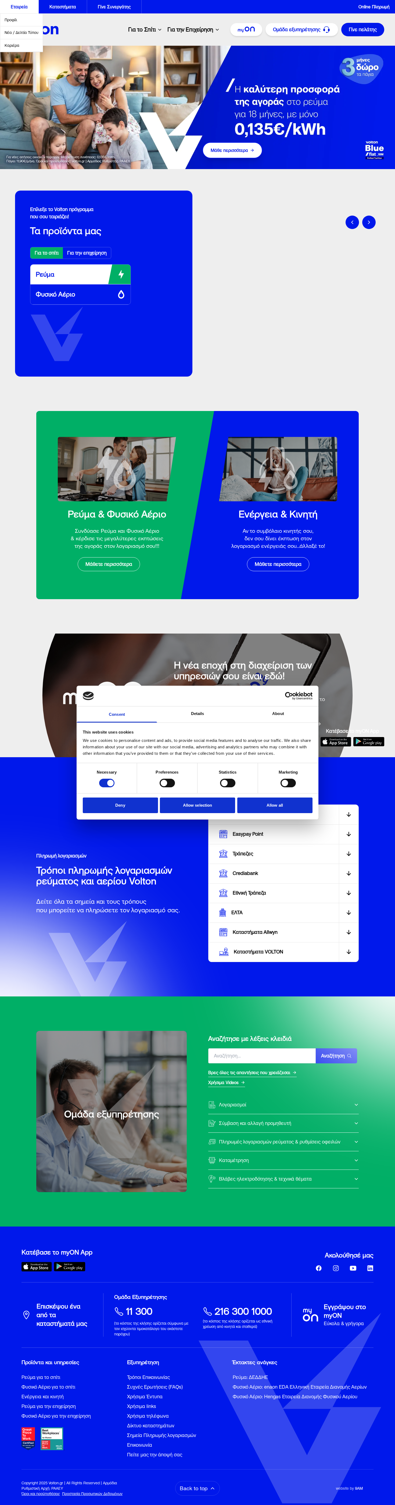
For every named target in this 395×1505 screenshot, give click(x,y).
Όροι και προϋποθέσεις (40, 1493)
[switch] (167, 783)
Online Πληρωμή (374, 6)
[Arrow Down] (348, 814)
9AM (359, 1488)
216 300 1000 (243, 1311)
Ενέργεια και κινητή (42, 1396)
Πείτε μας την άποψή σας (154, 1455)
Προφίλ (11, 19)
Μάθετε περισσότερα (108, 564)
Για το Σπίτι (142, 29)
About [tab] (278, 713)
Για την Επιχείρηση (190, 29)
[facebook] (318, 1268)
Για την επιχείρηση (87, 253)
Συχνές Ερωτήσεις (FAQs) (155, 1387)
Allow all (275, 805)
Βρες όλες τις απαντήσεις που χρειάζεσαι (249, 1072)
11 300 (139, 1311)
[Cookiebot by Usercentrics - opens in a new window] (289, 696)
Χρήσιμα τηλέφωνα (148, 1416)
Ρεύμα (45, 274)
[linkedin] (370, 1268)
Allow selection (197, 805)
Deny (120, 805)
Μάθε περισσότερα (229, 150)
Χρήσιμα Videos (223, 1082)
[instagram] (336, 1268)
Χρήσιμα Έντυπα (145, 1396)
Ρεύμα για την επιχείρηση (48, 1406)
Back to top (194, 1488)
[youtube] (353, 1268)
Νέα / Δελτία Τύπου (21, 32)
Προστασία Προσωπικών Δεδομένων (92, 1493)
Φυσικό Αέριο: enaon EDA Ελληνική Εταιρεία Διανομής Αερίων (300, 1387)
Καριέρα (12, 45)
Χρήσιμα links (141, 1406)
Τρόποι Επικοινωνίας (148, 1377)
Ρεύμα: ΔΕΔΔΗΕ (250, 1377)
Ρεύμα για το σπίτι (40, 1377)
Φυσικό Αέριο (55, 294)
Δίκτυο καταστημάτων (150, 1425)
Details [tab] (197, 713)
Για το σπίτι (47, 253)
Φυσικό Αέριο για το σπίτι (48, 1387)
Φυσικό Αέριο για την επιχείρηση (56, 1416)
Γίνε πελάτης (363, 29)
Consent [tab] (117, 714)
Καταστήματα (62, 6)
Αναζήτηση (333, 1056)
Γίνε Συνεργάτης (114, 6)
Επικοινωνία (139, 1445)
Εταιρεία (19, 6)
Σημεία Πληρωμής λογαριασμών (161, 1435)
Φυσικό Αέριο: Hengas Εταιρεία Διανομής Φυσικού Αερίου (295, 1396)
